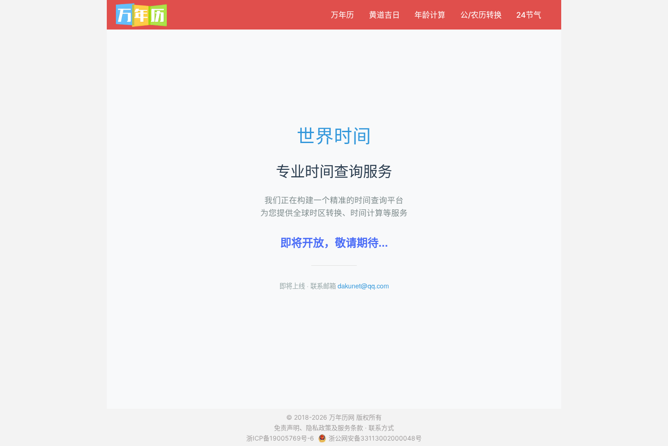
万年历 (342, 15)
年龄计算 (429, 15)
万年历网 (341, 417)
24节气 (528, 15)
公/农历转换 (481, 15)
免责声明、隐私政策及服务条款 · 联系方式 (334, 427)
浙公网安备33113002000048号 (375, 438)
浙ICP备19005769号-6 (280, 438)
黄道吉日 (384, 15)
